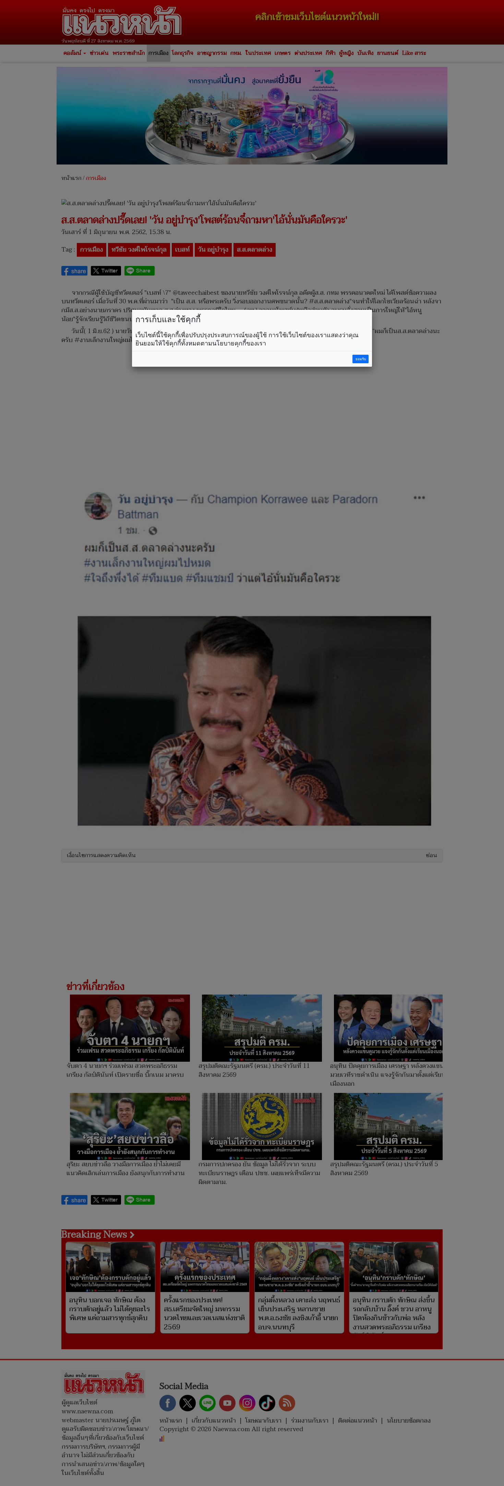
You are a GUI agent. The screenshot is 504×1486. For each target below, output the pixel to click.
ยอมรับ (361, 359)
